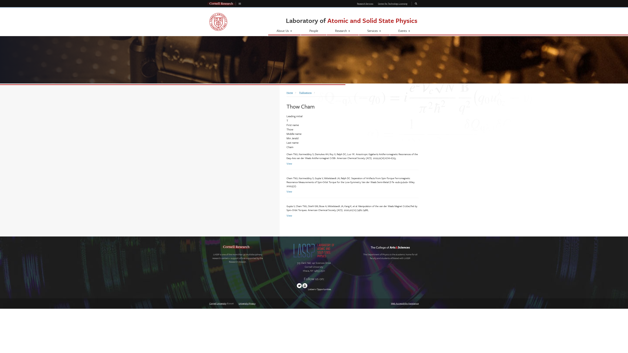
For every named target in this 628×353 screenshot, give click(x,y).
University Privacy (247, 303)
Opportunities (324, 289)
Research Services (365, 3)
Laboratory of (351, 20)
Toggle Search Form (416, 3)
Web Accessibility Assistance (405, 303)
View (289, 163)
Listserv (312, 289)
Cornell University (217, 303)
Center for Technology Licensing (392, 3)
